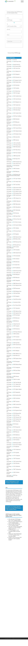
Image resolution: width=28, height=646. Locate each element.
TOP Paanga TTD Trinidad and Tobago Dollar (13, 450)
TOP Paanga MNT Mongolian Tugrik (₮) (13, 281)
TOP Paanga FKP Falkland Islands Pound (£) (14, 132)
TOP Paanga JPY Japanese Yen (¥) (14, 80)
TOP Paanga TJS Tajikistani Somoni (13, 447)
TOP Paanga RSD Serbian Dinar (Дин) (14, 83)
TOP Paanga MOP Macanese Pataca (13, 432)
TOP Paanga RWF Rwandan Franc (14, 161)
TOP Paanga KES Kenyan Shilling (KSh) (12, 424)
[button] (20, 20)
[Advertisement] (14, 7)
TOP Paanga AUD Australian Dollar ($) (13, 86)
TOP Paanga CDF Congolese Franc (13, 326)
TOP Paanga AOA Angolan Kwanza (13, 235)
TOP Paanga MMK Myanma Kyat (14, 283)
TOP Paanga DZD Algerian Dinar (14, 311)
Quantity (8, 29)
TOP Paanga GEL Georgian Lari (14, 189)
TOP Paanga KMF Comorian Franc (13, 402)
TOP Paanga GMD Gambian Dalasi (13, 334)
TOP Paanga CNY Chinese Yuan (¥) (14, 182)
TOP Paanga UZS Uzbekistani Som (13, 467)
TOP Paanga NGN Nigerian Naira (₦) (14, 286)
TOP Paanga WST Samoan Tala (14, 163)
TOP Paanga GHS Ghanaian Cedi (14, 417)
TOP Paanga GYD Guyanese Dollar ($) (13, 337)
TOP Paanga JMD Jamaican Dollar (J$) (13, 140)
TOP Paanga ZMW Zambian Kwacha (13, 473)
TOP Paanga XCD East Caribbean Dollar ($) (14, 117)
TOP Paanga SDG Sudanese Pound (13, 229)
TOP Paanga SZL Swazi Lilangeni (14, 444)
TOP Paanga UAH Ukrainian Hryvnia (13, 464)
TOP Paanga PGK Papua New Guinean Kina (13, 159)
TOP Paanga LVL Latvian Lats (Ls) (13, 348)
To (7, 24)
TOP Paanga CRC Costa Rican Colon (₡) (13, 185)
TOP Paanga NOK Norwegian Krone (13, 94)
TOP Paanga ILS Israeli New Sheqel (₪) (13, 265)
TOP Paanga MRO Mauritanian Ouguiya (13, 205)
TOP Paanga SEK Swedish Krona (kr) (14, 97)
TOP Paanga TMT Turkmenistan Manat (14, 470)
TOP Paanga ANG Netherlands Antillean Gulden (13, 211)
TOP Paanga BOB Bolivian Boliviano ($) (13, 321)
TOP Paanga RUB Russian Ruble (14, 442)
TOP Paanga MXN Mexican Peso (14, 437)
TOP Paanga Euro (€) (12, 59)
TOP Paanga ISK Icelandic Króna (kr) (14, 340)
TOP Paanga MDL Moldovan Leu (14, 353)
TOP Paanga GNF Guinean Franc (14, 419)
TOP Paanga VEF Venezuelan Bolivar (13, 309)
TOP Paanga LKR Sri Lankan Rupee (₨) (13, 380)
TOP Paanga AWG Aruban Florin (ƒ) (14, 114)
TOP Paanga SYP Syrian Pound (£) (14, 232)
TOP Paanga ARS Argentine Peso (14, 313)
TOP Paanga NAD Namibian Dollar (13, 440)
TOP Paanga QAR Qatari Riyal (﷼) (13, 217)
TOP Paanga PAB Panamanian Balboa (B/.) (13, 289)
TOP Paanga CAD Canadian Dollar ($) (13, 89)
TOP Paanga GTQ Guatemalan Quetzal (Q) (13, 256)
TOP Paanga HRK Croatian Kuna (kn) (14, 405)
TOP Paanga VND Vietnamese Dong (13, 459)
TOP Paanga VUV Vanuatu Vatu (14, 384)
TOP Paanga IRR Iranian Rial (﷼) (13, 137)
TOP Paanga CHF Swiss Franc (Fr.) (13, 69)
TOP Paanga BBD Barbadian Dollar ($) (13, 120)
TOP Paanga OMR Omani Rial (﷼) (13, 156)
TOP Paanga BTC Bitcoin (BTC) (14, 66)
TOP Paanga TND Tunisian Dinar (14, 461)
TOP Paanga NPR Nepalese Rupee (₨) (14, 359)
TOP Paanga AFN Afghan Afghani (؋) (14, 390)
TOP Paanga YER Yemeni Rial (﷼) (13, 387)
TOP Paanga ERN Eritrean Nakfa (14, 187)
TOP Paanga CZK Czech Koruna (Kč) (14, 100)
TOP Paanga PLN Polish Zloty (13, 91)
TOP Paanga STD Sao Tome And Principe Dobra (14, 220)
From (8, 17)
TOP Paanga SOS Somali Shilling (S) (14, 226)
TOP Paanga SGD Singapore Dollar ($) (13, 297)
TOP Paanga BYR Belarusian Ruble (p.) (13, 318)
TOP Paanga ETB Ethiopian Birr (14, 413)
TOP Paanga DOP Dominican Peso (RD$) (13, 329)
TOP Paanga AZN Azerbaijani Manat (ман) (13, 316)
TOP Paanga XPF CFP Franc (13, 415)
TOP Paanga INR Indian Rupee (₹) (13, 110)
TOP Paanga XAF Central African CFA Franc (14, 129)
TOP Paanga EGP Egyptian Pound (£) (14, 411)
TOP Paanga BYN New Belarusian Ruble (12, 476)
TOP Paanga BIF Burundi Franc (14, 244)
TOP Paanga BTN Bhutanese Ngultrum (13, 123)
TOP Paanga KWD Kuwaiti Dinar (14, 270)
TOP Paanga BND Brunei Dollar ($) (14, 126)
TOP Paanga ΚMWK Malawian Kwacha (13, 202)
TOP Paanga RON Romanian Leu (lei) (14, 78)
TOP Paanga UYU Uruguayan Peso (13, 456)
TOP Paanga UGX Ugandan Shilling (13, 453)
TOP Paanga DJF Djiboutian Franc (13, 408)
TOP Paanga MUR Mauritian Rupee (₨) (13, 278)
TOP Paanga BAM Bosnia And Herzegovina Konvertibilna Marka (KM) (13, 175)
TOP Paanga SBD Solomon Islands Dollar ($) (13, 377)
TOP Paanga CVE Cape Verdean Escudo (14, 179)
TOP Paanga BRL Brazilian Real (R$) (14, 396)
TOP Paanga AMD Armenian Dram (13, 169)
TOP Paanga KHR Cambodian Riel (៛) (13, 399)
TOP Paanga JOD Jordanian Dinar (14, 193)
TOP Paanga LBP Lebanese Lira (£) (14, 199)
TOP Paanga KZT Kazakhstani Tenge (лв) (13, 268)
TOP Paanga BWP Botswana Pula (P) (14, 242)
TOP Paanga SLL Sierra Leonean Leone (14, 223)
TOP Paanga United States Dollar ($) (14, 62)
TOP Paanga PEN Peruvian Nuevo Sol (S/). (13, 214)
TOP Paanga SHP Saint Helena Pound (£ (13, 371)
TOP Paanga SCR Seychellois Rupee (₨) (13, 374)
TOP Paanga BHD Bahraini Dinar (14, 237)
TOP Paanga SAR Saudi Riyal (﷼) (13, 294)
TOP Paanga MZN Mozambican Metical (14, 208)
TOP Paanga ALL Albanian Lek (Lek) (14, 72)
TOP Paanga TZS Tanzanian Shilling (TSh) (13, 166)
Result (8, 34)
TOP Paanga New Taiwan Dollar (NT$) (14, 306)
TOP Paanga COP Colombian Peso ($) (13, 250)
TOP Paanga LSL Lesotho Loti (13, 272)
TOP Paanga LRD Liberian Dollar (14, 429)
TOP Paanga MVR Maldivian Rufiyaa (13, 435)
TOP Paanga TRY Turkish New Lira (13, 105)
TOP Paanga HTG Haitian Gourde (14, 191)
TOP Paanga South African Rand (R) (14, 300)
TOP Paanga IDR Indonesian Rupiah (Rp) (13, 262)
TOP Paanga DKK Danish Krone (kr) (14, 253)
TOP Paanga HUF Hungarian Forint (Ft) (13, 75)
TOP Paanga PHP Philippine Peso (14, 291)
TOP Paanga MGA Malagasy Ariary (13, 351)
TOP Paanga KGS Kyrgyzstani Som (13, 427)
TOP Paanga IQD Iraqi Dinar (13, 342)
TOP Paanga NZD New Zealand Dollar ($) (14, 153)
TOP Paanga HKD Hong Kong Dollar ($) (13, 421)
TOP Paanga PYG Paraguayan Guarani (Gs (13, 368)
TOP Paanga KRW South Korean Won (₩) (14, 196)
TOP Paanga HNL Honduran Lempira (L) (13, 259)
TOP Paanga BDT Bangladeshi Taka (13, 393)
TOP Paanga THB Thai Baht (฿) (14, 382)
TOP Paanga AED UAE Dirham (14, 108)
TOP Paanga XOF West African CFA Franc (13, 150)
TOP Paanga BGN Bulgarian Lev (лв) (14, 103)
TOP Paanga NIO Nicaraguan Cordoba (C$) (13, 362)
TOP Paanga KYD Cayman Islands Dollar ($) (13, 247)
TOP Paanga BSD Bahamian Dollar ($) (13, 172)
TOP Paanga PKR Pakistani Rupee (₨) (14, 365)
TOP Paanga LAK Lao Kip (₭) (13, 142)
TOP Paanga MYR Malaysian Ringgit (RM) (13, 275)
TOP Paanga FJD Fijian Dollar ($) (14, 331)
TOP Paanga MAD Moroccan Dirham (13, 356)
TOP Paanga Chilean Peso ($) (13, 323)
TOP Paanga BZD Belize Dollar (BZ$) (14, 239)
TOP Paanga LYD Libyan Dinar (14, 144)
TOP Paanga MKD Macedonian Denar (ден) (13, 147)
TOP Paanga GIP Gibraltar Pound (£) (14, 135)
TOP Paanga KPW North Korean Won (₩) (14, 345)
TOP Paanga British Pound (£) (13, 64)
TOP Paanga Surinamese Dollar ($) (13, 303)
